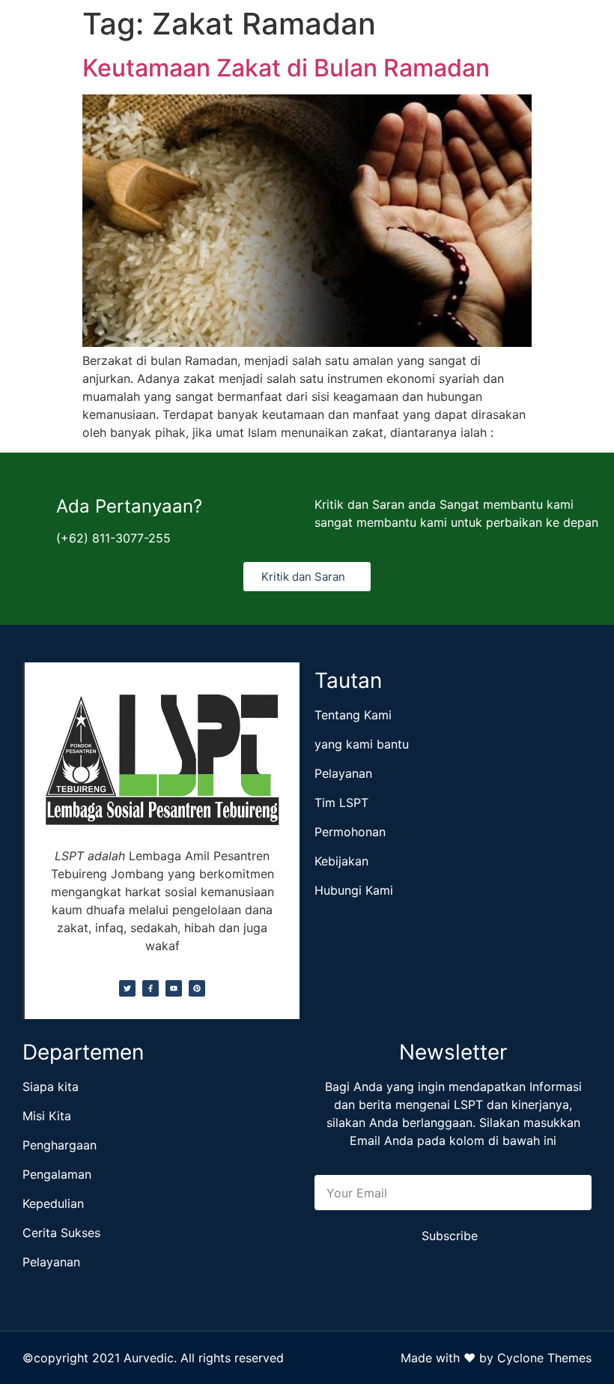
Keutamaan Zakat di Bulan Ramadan (286, 67)
